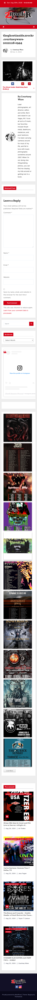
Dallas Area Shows (11, 839)
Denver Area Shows (11, 794)
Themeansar (18, 996)
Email (6, 265)
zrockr (21, 393)
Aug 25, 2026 (11, 873)
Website (6, 277)
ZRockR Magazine (11, 393)
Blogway (30, 994)
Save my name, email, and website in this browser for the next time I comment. (17, 295)
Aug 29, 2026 (11, 828)
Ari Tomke (21, 828)
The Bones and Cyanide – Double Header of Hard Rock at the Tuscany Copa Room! (18, 915)
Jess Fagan (22, 873)
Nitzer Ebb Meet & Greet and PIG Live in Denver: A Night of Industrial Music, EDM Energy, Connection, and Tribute (17, 826)
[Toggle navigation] (34, 26)
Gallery (21, 794)
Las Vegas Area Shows (12, 884)
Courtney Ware (18, 50)
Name (6, 253)
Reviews (28, 794)
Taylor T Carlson (24, 918)
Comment (7, 213)
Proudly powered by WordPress (12, 994)
